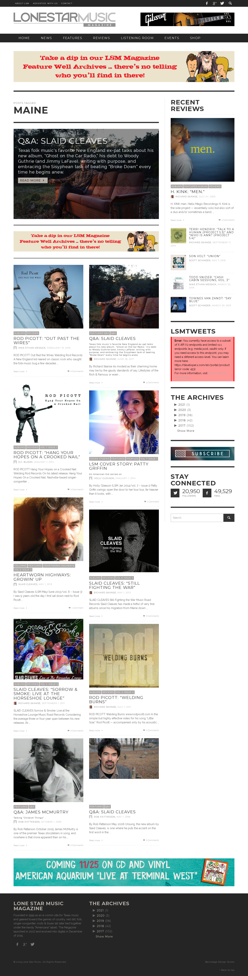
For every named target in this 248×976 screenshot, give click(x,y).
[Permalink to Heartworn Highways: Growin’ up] (48, 532)
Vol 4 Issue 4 (125, 692)
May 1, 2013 (45, 584)
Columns (20, 565)
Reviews (32, 333)
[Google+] (214, 3)
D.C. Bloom (25, 462)
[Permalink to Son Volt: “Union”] (178, 262)
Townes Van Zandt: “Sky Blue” (210, 300)
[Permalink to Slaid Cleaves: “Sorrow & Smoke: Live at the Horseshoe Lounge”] (48, 650)
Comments (152, 382)
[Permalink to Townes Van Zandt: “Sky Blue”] (178, 304)
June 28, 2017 (125, 359)
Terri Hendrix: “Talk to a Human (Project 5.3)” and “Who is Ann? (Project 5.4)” (211, 234)
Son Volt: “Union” (204, 256)
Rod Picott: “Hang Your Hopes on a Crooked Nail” (47, 454)
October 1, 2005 (51, 821)
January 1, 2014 (44, 462)
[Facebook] (207, 3)
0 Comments (76, 371)
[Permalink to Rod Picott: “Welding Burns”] (124, 658)
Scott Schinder (200, 260)
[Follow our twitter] (175, 493)
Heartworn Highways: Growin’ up (42, 577)
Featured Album (195, 186)
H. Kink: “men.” (188, 191)
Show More (186, 431)
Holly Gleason (104, 478)
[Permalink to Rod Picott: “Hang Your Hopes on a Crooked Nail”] (48, 413)
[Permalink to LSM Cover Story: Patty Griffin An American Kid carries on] (124, 425)
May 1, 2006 (123, 816)
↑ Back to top (226, 970)
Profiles (133, 458)
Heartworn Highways (59, 565)
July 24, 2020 (207, 196)
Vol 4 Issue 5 (49, 684)
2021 (181, 404)
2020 (182, 410)
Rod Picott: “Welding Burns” (116, 699)
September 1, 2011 (53, 703)
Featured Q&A (99, 333)
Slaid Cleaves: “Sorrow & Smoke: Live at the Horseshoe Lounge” (46, 694)
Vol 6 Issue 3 (23, 569)
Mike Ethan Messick (32, 347)
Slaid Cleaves (27, 584)
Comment (153, 501)
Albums (19, 333)
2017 (182, 425)
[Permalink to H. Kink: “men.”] (202, 149)
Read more (19, 371)
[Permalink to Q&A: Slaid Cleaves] (124, 758)
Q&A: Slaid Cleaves (112, 811)
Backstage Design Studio (219, 962)
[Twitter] (222, 3)
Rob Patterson (104, 816)
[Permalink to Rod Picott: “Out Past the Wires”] (48, 299)
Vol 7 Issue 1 (48, 447)
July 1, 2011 (124, 707)
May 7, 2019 (219, 260)
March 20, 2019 (221, 305)
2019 (182, 415)
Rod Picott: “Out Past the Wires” (47, 340)
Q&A (113, 333)
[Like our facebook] (207, 493)
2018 (182, 420)
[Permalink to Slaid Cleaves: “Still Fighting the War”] (124, 540)
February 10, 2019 (58, 347)
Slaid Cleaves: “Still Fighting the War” (114, 585)
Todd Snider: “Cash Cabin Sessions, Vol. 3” (209, 278)
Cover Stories (99, 458)
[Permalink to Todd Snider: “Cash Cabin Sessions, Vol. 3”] (178, 283)
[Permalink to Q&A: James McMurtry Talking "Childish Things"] (48, 773)
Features (118, 458)
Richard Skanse (105, 359)
